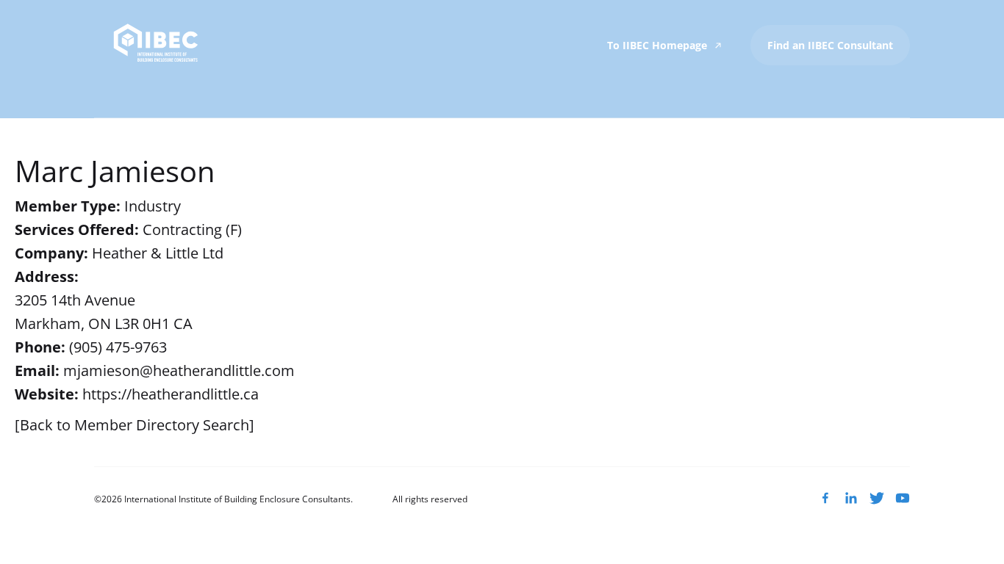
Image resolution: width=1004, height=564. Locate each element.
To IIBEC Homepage (658, 45)
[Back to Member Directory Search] (134, 425)
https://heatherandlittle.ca (170, 394)
